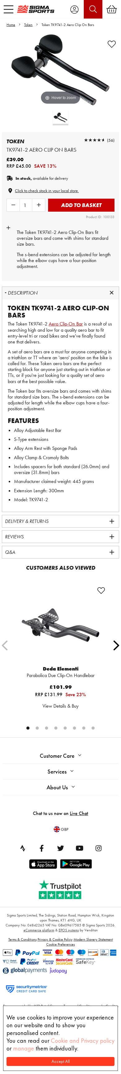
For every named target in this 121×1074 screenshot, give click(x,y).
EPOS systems (69, 930)
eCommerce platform (39, 930)
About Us (57, 787)
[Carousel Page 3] (46, 728)
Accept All (61, 1061)
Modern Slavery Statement (93, 939)
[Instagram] (98, 848)
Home (11, 24)
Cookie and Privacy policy (82, 1040)
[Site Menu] (8, 9)
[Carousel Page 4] (55, 728)
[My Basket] (111, 9)
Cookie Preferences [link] (60, 944)
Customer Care (57, 756)
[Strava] (22, 848)
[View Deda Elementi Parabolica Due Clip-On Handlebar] (60, 625)
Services (57, 771)
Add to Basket (81, 205)
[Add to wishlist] (111, 44)
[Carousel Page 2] (37, 728)
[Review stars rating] (94, 140)
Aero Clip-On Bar (66, 324)
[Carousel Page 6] (74, 728)
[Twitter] (60, 848)
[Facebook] (41, 848)
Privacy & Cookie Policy (55, 939)
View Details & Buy (60, 706)
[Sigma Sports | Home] (35, 9)
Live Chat (79, 813)
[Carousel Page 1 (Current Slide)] (28, 728)
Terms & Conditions (22, 939)
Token (28, 24)
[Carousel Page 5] (65, 728)
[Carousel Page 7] (83, 728)
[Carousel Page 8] (93, 728)
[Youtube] (79, 848)
